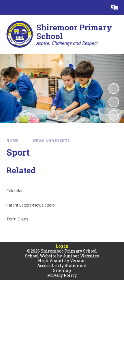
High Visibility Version (62, 260)
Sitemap (62, 270)
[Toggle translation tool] (114, 7)
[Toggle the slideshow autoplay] (113, 88)
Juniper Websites (81, 256)
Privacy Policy (62, 275)
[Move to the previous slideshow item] (113, 102)
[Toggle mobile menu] (7, 7)
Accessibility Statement (62, 265)
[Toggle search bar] (100, 7)
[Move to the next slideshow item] (113, 115)
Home (12, 141)
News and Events (51, 141)
